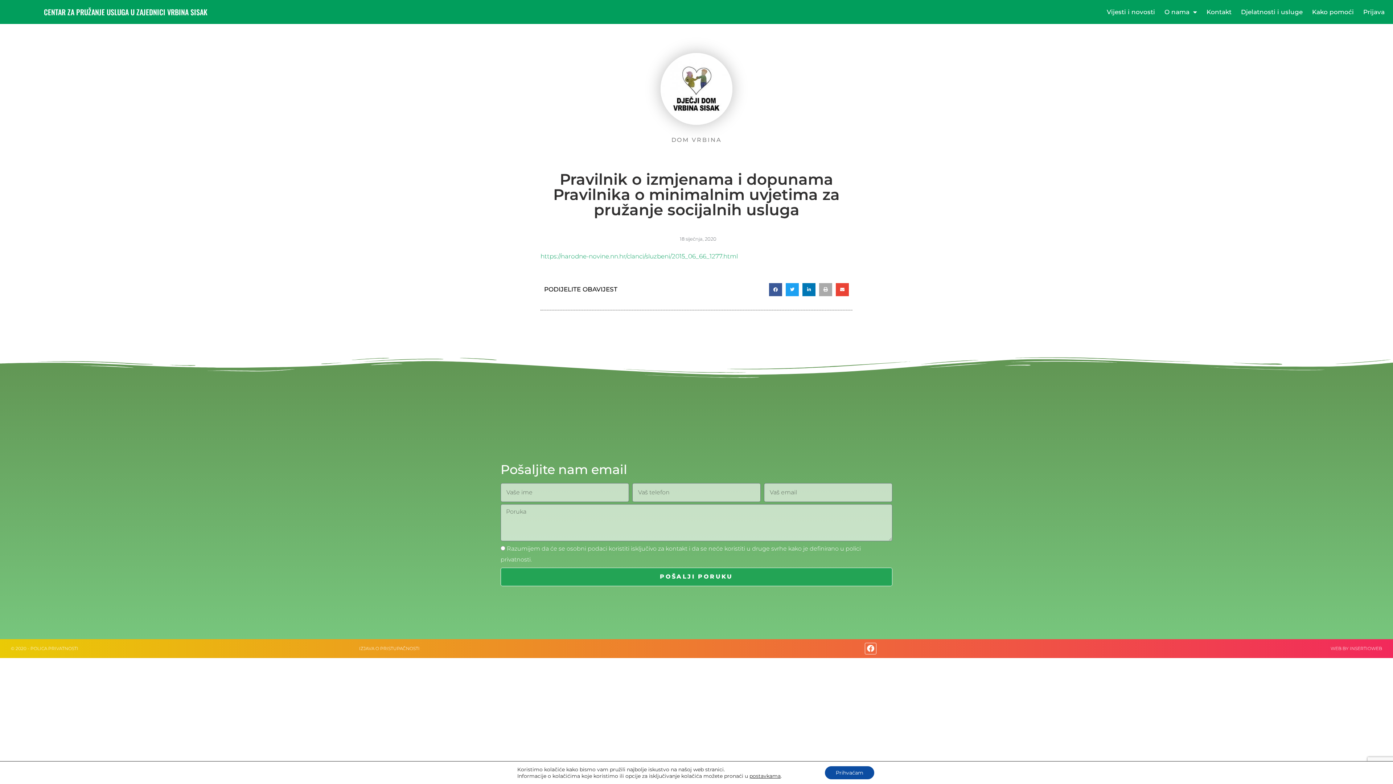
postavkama (765, 776)
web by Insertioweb (1356, 648)
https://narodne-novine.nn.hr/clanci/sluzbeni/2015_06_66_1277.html (639, 256)
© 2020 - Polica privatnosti (44, 648)
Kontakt (1219, 12)
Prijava (1374, 12)
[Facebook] (870, 648)
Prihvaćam (849, 772)
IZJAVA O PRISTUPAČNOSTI (389, 648)
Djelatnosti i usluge (1272, 12)
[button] (775, 289)
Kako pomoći (1333, 12)
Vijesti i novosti (1131, 12)
